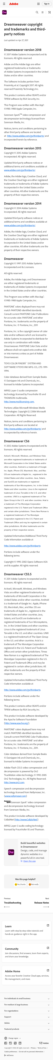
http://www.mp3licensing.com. (19, 401)
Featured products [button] (11, 1029)
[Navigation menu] (4, 4)
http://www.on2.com (14, 782)
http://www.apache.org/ (16, 723)
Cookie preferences (10, 1052)
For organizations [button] (11, 1011)
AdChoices (10, 1055)
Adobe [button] (7, 1023)
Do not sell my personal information (31, 1052)
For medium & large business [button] (16, 1005)
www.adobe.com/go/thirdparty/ (19, 170)
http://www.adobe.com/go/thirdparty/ (25, 135)
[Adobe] (13, 4)
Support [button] (7, 1017)
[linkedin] (20, 1043)
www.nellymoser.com (15, 796)
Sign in (46, 4)
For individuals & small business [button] (17, 998)
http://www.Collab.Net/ (26, 819)
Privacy (33, 1048)
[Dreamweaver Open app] (49, 12)
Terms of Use (42, 1048)
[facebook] (5, 1043)
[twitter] (15, 1043)
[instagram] (10, 1043)
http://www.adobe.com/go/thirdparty (22, 545)
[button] (38, 4)
